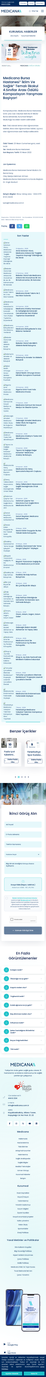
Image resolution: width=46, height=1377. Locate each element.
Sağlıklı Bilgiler (23, 1162)
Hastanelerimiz (23, 1143)
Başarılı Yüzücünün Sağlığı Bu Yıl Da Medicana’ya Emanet (28, 562)
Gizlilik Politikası (23, 1263)
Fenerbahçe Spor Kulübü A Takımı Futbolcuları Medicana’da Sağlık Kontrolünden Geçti (34, 753)
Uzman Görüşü (23, 1170)
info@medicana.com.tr (18, 1105)
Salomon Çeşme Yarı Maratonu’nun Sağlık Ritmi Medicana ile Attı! (27, 503)
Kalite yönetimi (23, 1221)
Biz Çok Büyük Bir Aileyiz (26, 585)
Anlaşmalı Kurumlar (23, 1151)
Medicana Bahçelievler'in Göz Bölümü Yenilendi (28, 330)
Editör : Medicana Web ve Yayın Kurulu (12, 220)
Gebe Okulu (23, 1225)
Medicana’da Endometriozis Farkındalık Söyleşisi (28, 694)
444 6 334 (5, 4)
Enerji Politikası (23, 1233)
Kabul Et (34, 1373)
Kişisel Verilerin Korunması (23, 1255)
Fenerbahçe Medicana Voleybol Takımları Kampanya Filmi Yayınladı (29, 712)
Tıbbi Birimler (23, 1147)
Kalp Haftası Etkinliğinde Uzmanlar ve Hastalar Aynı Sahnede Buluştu (27, 599)
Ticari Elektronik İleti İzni (23, 1271)
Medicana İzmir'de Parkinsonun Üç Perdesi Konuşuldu (26, 642)
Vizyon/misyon (23, 1197)
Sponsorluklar (23, 1229)
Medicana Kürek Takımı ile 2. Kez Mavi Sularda (28, 294)
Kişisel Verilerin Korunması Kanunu (24, 898)
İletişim (23, 1178)
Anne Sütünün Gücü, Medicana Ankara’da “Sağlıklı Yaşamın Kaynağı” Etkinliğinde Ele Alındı (29, 254)
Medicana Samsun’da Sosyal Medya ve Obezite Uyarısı (28, 406)
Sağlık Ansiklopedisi (23, 1158)
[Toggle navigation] (42, 11)
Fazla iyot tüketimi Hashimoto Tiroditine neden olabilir (10, 753)
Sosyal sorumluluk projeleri (23, 1217)
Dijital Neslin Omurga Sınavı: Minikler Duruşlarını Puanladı (28, 374)
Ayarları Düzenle (12, 1373)
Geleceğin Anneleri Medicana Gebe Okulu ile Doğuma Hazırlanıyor (28, 422)
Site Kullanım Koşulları (23, 1247)
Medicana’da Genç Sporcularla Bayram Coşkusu (28, 470)
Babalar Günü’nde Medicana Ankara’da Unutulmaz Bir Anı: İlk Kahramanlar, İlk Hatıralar (28, 277)
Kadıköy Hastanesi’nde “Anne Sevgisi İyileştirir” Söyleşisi (28, 547)
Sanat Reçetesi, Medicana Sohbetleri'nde (27, 517)
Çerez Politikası (23, 1259)
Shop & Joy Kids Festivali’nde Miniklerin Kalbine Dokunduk (28, 658)
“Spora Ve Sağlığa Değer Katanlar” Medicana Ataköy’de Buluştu (26, 452)
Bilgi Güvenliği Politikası (23, 1251)
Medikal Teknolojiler (23, 1166)
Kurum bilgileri (23, 1209)
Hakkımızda (23, 1139)
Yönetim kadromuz (23, 1205)
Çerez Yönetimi (23, 1275)
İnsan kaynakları (23, 1193)
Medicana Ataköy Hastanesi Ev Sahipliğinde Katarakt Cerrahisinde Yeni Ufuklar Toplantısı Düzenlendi (28, 312)
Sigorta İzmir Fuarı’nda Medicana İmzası (26, 390)
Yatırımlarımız (23, 1201)
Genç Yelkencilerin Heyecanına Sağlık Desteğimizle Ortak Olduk (29, 486)
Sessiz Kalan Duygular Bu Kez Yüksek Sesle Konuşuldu (28, 531)
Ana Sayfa (14, 36)
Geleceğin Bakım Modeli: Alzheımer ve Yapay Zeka (27, 628)
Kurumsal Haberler (28, 36)
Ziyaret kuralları (23, 1213)
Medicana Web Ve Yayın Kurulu (23, 1267)
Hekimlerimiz (23, 1155)
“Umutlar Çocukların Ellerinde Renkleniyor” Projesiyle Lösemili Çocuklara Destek (29, 677)
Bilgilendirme (25, 900)
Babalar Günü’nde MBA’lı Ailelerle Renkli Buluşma (26, 344)
